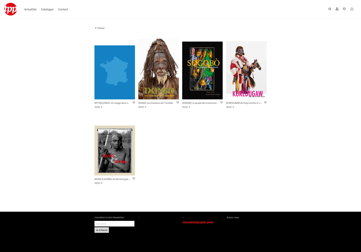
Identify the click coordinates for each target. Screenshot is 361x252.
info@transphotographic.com (196, 238)
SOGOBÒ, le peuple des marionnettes (201, 102)
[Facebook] (232, 222)
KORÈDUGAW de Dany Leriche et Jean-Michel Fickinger (253, 102)
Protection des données (149, 234)
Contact (63, 9)
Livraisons (143, 230)
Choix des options (101, 107)
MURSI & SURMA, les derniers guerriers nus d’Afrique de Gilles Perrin (128, 179)
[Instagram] (228, 222)
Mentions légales (146, 222)
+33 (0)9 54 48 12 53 (192, 234)
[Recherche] (329, 9)
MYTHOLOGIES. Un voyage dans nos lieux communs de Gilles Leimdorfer (130, 102)
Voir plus (114, 107)
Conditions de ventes (148, 226)
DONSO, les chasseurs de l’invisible (155, 102)
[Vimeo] (230, 222)
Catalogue (47, 9)
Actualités (30, 9)
